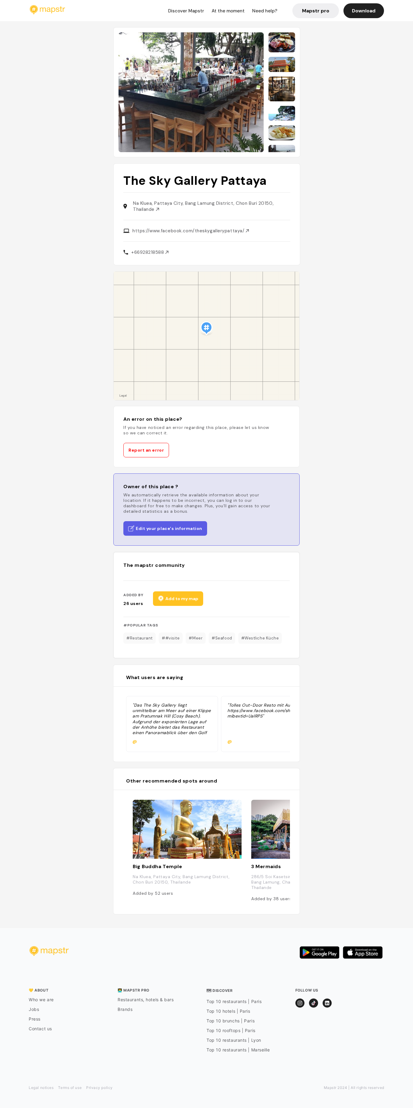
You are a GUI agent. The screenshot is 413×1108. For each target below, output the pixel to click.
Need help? (264, 11)
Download (364, 11)
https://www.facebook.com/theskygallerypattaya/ (189, 231)
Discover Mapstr (186, 11)
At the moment (228, 11)
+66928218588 (148, 252)
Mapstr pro (315, 11)
